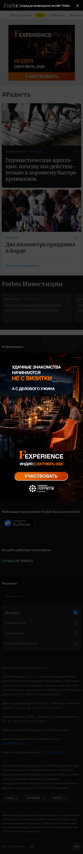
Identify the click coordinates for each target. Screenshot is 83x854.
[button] (77, 5)
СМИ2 (9, 798)
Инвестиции (31, 299)
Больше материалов (21, 265)
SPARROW (33, 798)
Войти (56, 5)
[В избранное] (75, 151)
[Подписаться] (75, 596)
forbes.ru (42, 668)
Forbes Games (27, 15)
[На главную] (12, 5)
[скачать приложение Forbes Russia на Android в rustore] (18, 523)
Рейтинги (57, 15)
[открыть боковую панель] (67, 5)
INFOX (57, 798)
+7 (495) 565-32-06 (52, 752)
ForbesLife (36, 151)
